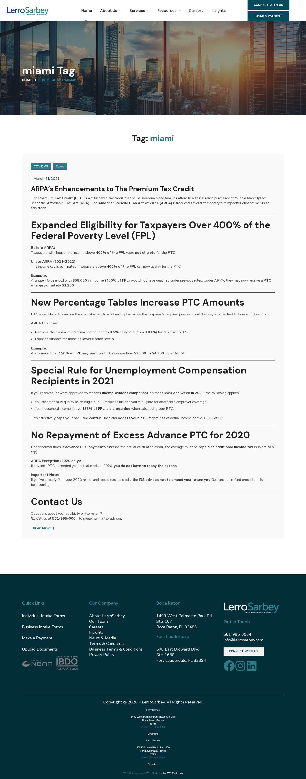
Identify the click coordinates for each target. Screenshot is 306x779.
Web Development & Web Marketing (143, 773)
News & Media (102, 638)
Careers (96, 627)
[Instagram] (240, 665)
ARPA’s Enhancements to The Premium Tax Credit (112, 188)
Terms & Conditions (107, 643)
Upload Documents (40, 649)
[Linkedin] (251, 665)
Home (27, 80)
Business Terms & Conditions (115, 649)
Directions (153, 733)
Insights (96, 632)
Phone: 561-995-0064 (153, 727)
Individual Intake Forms (43, 615)
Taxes (60, 166)
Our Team (98, 621)
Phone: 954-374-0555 (153, 757)
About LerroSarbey (107, 615)
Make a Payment (37, 638)
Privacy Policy (101, 654)
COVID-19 (41, 166)
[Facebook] (229, 665)
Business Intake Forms (42, 627)
